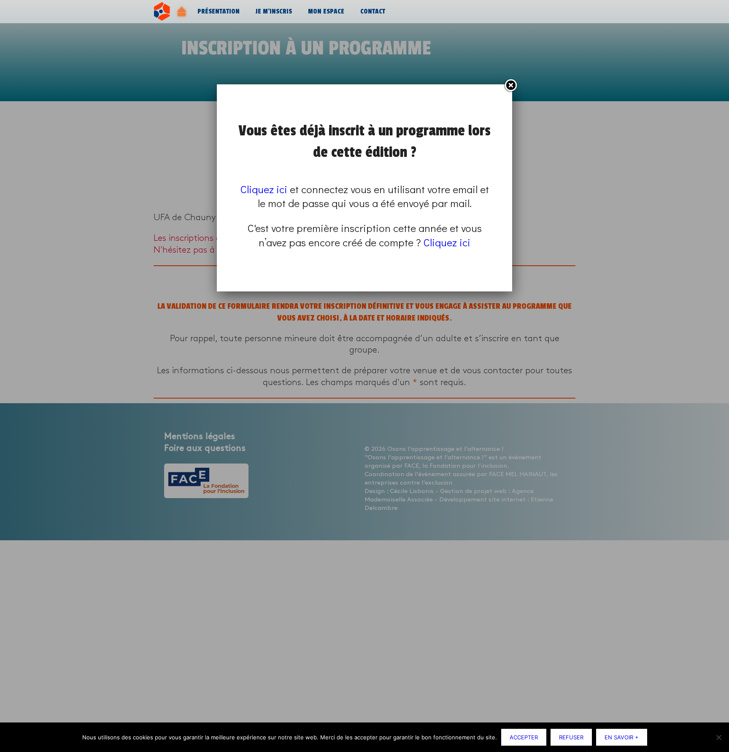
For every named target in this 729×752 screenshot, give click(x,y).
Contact (372, 12)
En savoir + (622, 737)
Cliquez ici (263, 189)
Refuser (571, 737)
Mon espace (326, 12)
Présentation (218, 12)
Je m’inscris (274, 12)
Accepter (524, 737)
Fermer (510, 85)
